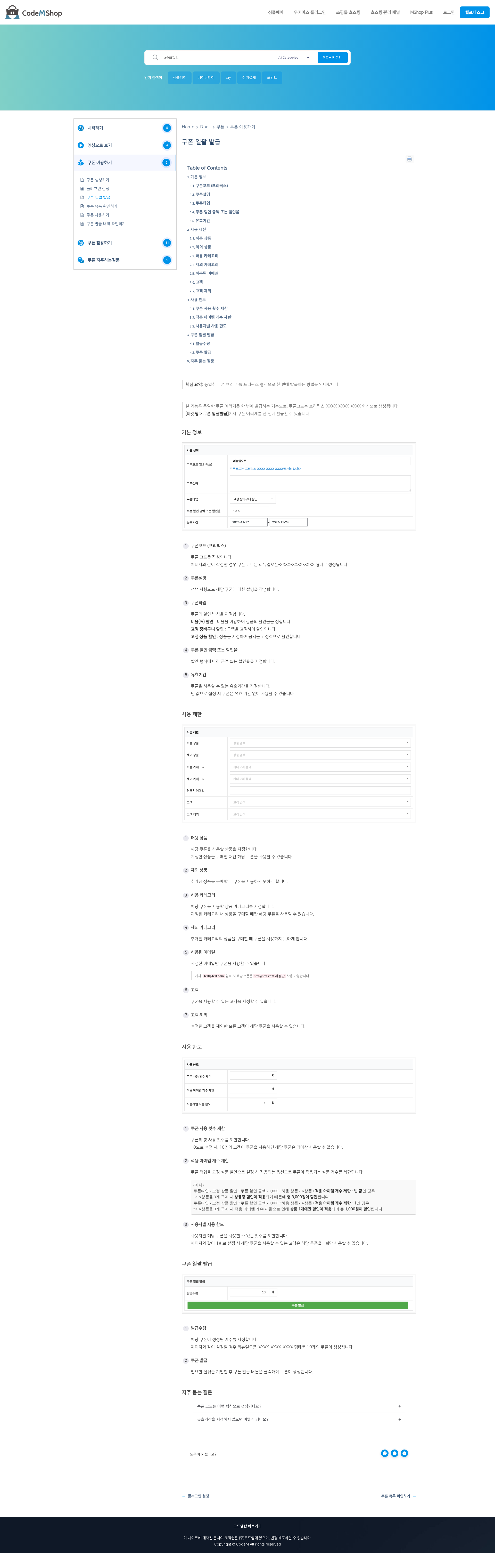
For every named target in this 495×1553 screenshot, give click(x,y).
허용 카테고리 (207, 256)
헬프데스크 (474, 12)
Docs (205, 127)
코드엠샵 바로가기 (247, 1526)
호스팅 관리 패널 (385, 12)
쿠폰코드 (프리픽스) (212, 185)
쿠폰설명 (203, 194)
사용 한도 (198, 300)
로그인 (449, 12)
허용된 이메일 (207, 273)
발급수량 (203, 343)
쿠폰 (221, 127)
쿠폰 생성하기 (98, 180)
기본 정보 (198, 177)
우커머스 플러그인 (310, 12)
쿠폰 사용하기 (98, 215)
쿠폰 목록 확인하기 (102, 206)
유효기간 (203, 221)
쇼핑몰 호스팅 (348, 12)
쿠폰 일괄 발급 (98, 197)
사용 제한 (198, 229)
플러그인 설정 (98, 189)
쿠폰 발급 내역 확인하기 (106, 224)
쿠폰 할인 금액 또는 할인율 (218, 212)
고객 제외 (203, 291)
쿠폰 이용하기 (242, 127)
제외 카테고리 (207, 264)
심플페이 (276, 12)
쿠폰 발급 (203, 352)
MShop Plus (421, 12)
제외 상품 (203, 247)
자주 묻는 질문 (202, 361)
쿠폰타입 (203, 203)
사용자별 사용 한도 (211, 326)
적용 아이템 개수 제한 (213, 317)
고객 (199, 282)
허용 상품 (203, 238)
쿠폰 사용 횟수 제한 (212, 308)
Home (188, 127)
